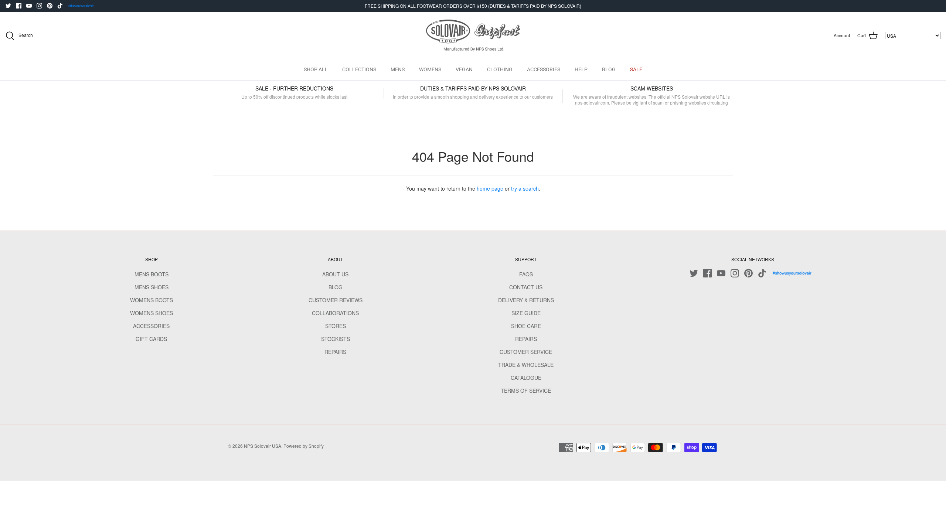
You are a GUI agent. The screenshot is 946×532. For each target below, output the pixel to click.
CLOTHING (500, 69)
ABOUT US (335, 274)
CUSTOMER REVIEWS (336, 300)
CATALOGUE (526, 377)
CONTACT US (525, 287)
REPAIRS (335, 351)
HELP (581, 69)
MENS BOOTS (152, 274)
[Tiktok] (60, 5)
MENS (398, 69)
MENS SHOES (152, 287)
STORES (335, 326)
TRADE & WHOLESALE (526, 364)
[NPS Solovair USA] (473, 36)
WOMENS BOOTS (151, 300)
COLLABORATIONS (335, 313)
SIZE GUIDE (526, 313)
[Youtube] (29, 5)
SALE (636, 69)
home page (490, 188)
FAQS (526, 274)
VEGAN (464, 69)
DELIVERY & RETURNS (526, 300)
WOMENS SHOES (151, 313)
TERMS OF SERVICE (526, 390)
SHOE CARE (526, 326)
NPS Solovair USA (262, 446)
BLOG (609, 69)
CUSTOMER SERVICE (526, 351)
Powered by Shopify (303, 446)
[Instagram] (39, 5)
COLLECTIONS (359, 69)
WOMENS (430, 69)
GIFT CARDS (151, 338)
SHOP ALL (316, 69)
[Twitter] (8, 5)
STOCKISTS (335, 338)
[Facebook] (18, 5)
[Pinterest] (49, 5)
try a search (525, 188)
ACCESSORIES (543, 69)
